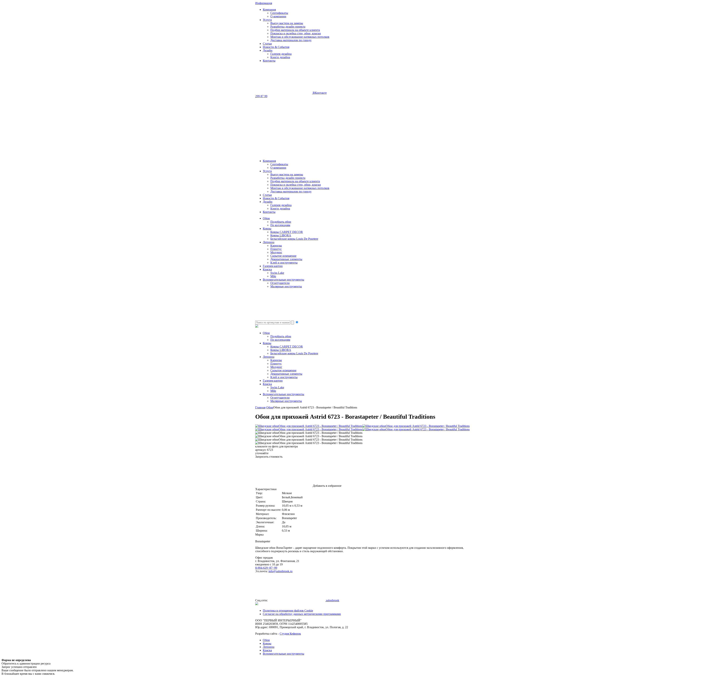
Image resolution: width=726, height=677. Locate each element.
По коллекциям (280, 225)
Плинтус (276, 249)
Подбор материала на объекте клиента (295, 30)
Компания (269, 9)
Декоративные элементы (286, 259)
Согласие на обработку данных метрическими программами (302, 614)
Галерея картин (273, 266)
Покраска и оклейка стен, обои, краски (295, 33)
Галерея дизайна (281, 53)
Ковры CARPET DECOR (286, 232)
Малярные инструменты (286, 286)
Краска (267, 269)
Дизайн (267, 50)
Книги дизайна (280, 57)
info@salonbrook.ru (280, 571)
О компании (278, 16)
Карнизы (276, 245)
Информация (263, 3)
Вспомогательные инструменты (283, 279)
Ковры (267, 228)
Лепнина (268, 242)
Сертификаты (279, 13)
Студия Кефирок (290, 633)
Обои (266, 218)
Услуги (267, 19)
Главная (260, 407)
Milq (273, 276)
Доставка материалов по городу (291, 40)
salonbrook (332, 600)
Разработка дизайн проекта (287, 26)
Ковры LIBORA (280, 235)
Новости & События (276, 47)
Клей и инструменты (284, 262)
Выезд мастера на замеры (286, 23)
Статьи (267, 43)
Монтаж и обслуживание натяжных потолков (299, 36)
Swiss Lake (277, 272)
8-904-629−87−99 (266, 567)
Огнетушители (280, 283)
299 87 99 (261, 96)
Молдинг (276, 252)
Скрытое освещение (283, 255)
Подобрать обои (280, 221)
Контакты (269, 60)
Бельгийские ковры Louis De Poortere (294, 238)
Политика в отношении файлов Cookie (288, 610)
